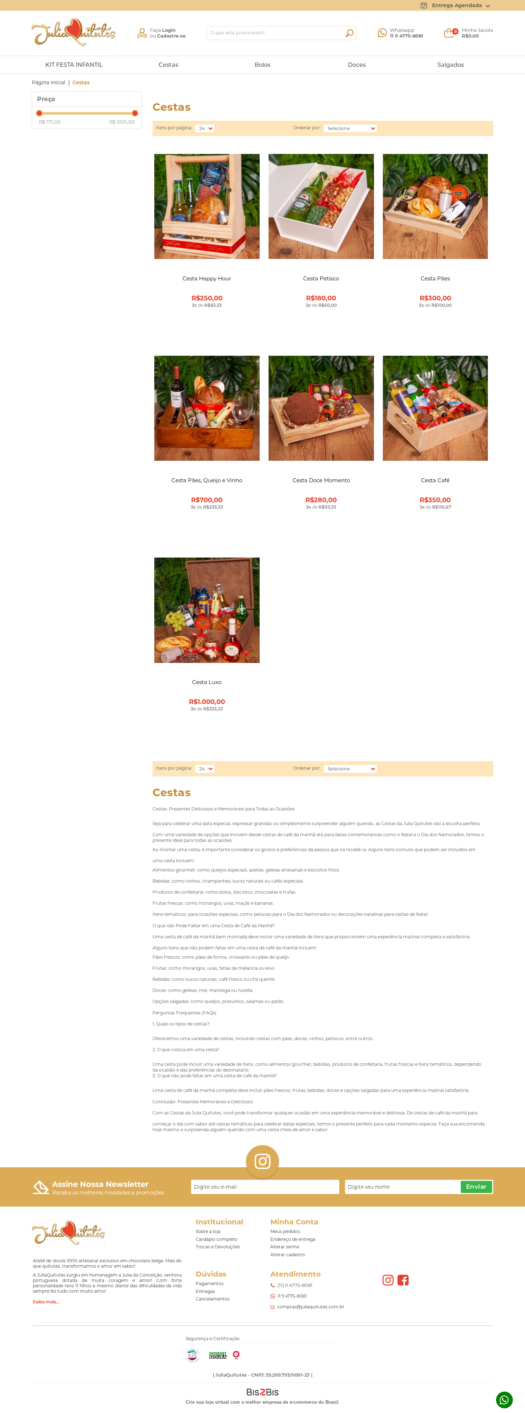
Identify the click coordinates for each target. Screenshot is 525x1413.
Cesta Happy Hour (206, 278)
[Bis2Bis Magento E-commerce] (192, 1361)
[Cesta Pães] (435, 207)
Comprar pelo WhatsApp (207, 318)
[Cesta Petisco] (321, 207)
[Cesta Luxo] (207, 611)
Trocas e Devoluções (218, 1246)
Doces (357, 64)
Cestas (168, 64)
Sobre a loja (208, 1231)
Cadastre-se (171, 36)
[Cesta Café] (435, 409)
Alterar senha (284, 1246)
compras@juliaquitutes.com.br (310, 1306)
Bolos (262, 64)
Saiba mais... (46, 1301)
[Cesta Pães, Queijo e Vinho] (207, 409)
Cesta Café (435, 480)
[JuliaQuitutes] (74, 33)
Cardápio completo (217, 1239)
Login (169, 30)
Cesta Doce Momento (321, 480)
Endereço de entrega (292, 1239)
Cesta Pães (435, 278)
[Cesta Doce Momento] (321, 409)
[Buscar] (350, 33)
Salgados (451, 64)
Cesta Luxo (206, 682)
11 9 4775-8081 (406, 36)
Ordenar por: (307, 127)
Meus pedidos (285, 1231)
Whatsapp (504, 1400)
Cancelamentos (213, 1299)
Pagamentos (210, 1283)
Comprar (207, 334)
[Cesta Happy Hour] (207, 207)
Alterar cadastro (287, 1254)
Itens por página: (174, 127)
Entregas (205, 1291)
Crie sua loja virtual (207, 1402)
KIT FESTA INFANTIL (74, 64)
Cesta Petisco (321, 278)
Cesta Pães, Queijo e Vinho (206, 480)
